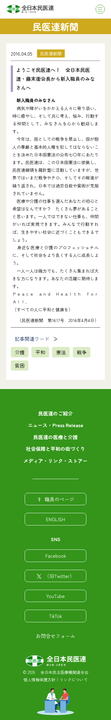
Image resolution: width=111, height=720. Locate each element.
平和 (40, 352)
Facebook (55, 555)
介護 (20, 352)
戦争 (82, 352)
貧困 (20, 365)
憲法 (61, 352)
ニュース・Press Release (55, 425)
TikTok (55, 616)
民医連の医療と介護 (55, 437)
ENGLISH (55, 519)
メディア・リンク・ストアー (55, 460)
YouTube (55, 596)
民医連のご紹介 (55, 413)
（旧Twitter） (59, 576)
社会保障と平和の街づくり (55, 448)
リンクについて (74, 680)
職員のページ (59, 499)
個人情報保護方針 (39, 680)
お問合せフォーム (55, 635)
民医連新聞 (51, 53)
